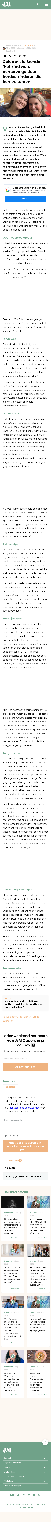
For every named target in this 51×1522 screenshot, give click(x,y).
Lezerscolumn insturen (14, 1476)
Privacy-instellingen (12, 1485)
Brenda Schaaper (14, 45)
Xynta (30, 1507)
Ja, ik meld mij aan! (25, 1066)
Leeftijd (7, 1467)
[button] (42, 1458)
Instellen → (25, 198)
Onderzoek (28, 45)
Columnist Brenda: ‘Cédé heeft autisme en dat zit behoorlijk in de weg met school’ (24, 1004)
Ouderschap (9, 1472)
